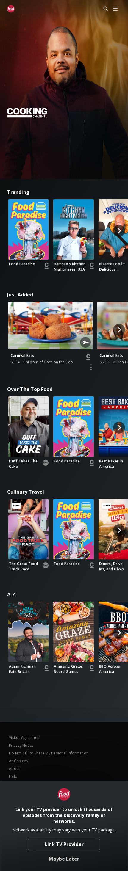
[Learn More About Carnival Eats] (91, 367)
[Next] (119, 231)
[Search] (103, 9)
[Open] (115, 9)
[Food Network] (11, 9)
